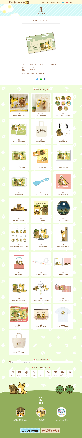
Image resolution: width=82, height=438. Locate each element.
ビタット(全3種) (19, 194)
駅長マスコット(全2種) (41, 115)
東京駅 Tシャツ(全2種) (63, 326)
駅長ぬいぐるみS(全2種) (19, 115)
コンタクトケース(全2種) (63, 300)
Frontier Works (40, 434)
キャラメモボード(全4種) (19, 220)
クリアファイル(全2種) (63, 167)
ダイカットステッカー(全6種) (19, 300)
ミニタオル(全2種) (41, 220)
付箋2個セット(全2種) (63, 274)
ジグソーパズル (18, 326)
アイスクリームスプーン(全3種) (41, 194)
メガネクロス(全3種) (63, 194)
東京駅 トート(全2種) (19, 352)
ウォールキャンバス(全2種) (18, 167)
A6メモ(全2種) (18, 274)
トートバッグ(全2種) (41, 141)
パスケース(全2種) (63, 141)
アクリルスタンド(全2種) (19, 141)
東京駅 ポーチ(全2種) (41, 326)
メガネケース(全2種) (41, 167)
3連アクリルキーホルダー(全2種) (41, 300)
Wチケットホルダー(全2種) (63, 246)
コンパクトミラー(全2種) (63, 220)
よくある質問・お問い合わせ (37, 426)
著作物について (47, 426)
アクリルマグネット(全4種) (41, 246)
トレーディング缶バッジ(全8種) (63, 115)
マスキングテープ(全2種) (41, 274)
